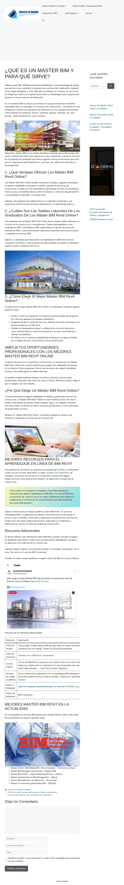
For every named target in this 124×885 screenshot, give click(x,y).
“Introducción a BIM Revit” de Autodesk (36, 655)
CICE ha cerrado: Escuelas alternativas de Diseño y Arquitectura (101, 212)
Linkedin (22, 680)
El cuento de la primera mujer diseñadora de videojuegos (29, 795)
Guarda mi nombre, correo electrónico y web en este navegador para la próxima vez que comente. (44, 859)
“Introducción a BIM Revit (57, 473)
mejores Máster (48, 380)
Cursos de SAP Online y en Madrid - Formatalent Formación (101, 127)
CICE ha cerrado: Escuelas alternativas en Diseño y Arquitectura (32, 792)
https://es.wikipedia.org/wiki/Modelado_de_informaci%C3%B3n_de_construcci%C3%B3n (58, 686)
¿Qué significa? (71, 13)
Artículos (88, 13)
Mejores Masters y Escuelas (53, 6)
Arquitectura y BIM (49, 13)
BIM (25, 540)
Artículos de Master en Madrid (19, 790)
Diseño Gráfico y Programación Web (87, 6)
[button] (43, 20)
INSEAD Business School (101, 219)
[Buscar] (110, 86)
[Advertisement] (62, 44)
